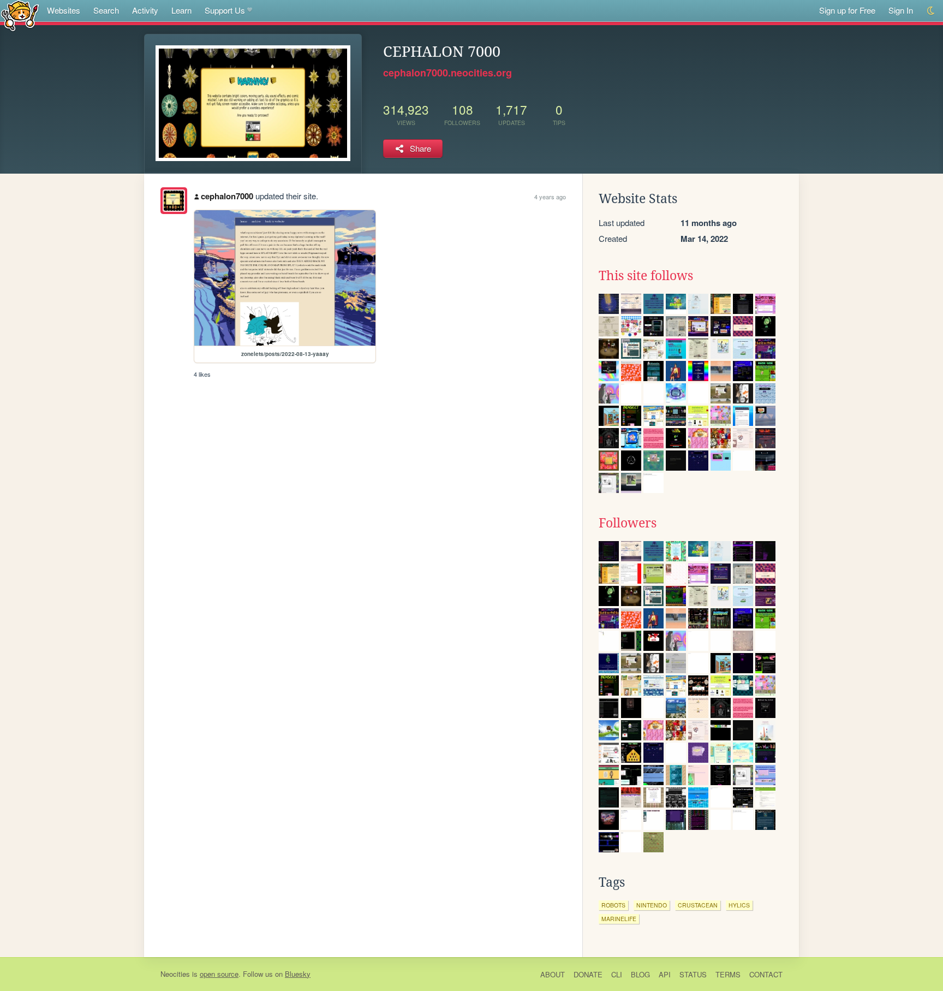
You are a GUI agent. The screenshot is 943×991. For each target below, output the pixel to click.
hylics (739, 905)
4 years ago (550, 196)
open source (219, 974)
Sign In (900, 10)
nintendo (651, 905)
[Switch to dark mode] (931, 10)
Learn (181, 10)
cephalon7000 (227, 196)
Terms (728, 974)
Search (106, 10)
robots (613, 905)
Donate (588, 974)
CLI (616, 974)
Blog (640, 974)
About (552, 974)
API (665, 974)
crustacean (698, 905)
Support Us (225, 10)
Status (693, 974)
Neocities (175, 974)
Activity (145, 10)
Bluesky (298, 974)
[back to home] (20, 15)
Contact (766, 974)
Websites (63, 10)
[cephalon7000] (174, 200)
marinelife (618, 919)
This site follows (646, 276)
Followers (627, 523)
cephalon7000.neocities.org (447, 73)
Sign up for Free (847, 10)
